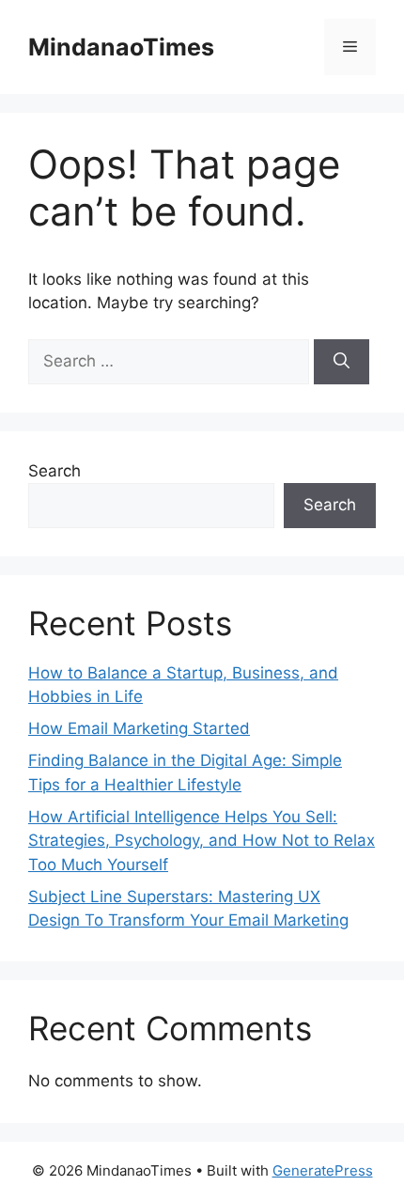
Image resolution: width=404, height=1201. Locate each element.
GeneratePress (322, 1170)
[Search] (341, 361)
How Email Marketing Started (139, 728)
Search (54, 470)
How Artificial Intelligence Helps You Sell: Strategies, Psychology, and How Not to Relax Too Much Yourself (201, 840)
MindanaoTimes (121, 47)
